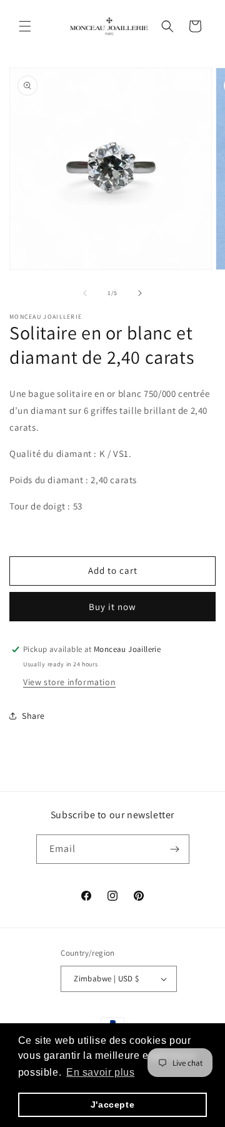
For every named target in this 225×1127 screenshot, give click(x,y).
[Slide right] (140, 293)
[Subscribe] (175, 849)
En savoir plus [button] (100, 1072)
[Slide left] (85, 293)
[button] (25, 26)
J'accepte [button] (112, 1104)
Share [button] (33, 715)
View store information (69, 682)
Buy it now (112, 607)
